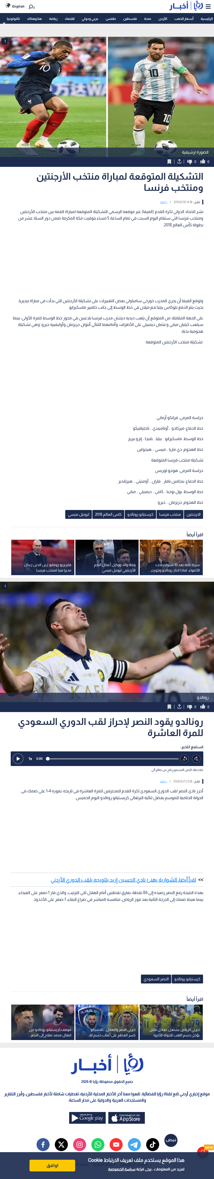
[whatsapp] (97, 1144)
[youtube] (116, 1144)
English (18, 6)
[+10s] (196, 758)
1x (30, 758)
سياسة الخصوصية (121, 1169)
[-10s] (185, 758)
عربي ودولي (90, 19)
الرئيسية (207, 19)
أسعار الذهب (183, 19)
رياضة (53, 19)
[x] (61, 1144)
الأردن (162, 19)
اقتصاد (69, 19)
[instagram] (79, 1144)
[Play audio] (18, 759)
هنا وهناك (34, 19)
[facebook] (43, 1144)
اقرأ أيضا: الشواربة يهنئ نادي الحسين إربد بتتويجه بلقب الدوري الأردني (123, 880)
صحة (147, 19)
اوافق (52, 1165)
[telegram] (134, 1144)
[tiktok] (152, 1144)
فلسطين (130, 19)
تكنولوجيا (13, 19)
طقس (111, 19)
